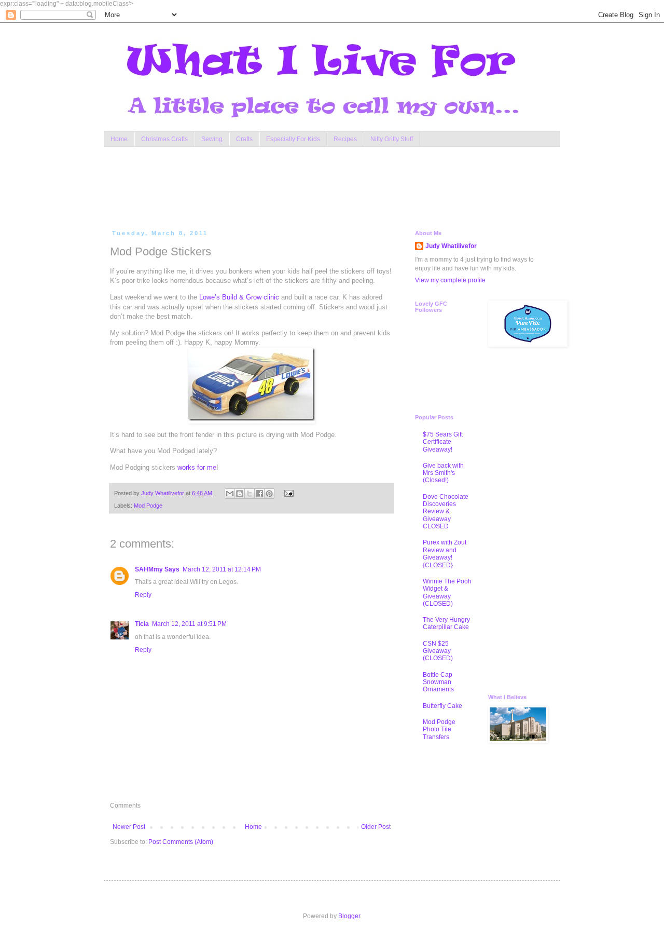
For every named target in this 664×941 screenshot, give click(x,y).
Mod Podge (148, 505)
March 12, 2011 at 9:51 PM (189, 624)
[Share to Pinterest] (269, 493)
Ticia (142, 624)
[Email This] (230, 493)
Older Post (376, 826)
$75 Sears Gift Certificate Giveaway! (443, 442)
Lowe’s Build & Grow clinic (239, 297)
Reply (143, 594)
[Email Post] (287, 493)
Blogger (349, 916)
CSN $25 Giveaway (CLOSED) (438, 651)
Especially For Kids (293, 139)
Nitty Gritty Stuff (391, 139)
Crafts (244, 139)
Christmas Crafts (164, 139)
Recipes (345, 139)
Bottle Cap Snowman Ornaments (438, 682)
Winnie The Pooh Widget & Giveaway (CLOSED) (447, 592)
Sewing (212, 139)
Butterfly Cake (442, 706)
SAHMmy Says (157, 569)
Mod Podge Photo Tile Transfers (439, 729)
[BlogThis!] (239, 493)
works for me (196, 467)
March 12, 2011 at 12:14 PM (222, 569)
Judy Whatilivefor (451, 246)
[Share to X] (249, 493)
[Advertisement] (308, 185)
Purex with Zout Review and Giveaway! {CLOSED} (444, 553)
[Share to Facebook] (259, 493)
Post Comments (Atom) (180, 841)
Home (119, 139)
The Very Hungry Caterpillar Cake (446, 623)
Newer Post (129, 826)
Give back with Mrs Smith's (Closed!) (443, 473)
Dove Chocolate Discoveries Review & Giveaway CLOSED (445, 511)
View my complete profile (450, 280)
